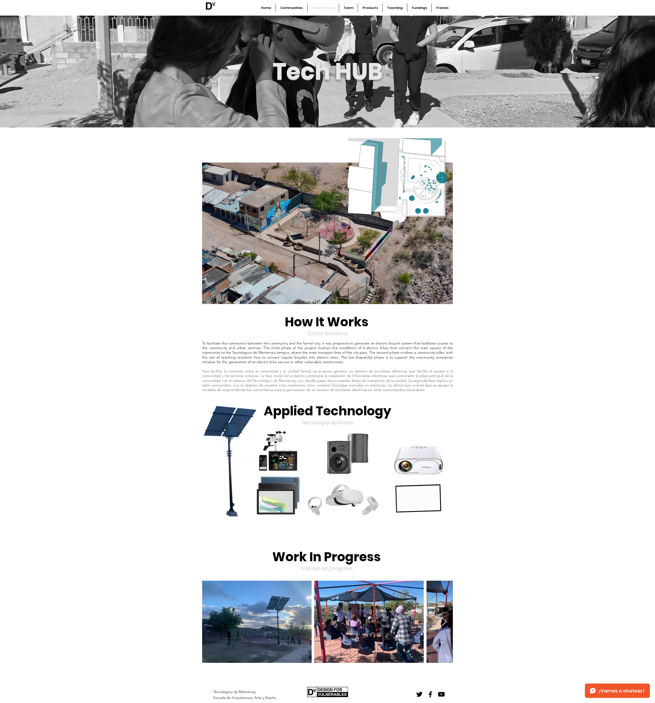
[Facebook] (430, 694)
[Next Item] (444, 622)
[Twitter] (419, 694)
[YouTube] (441, 694)
